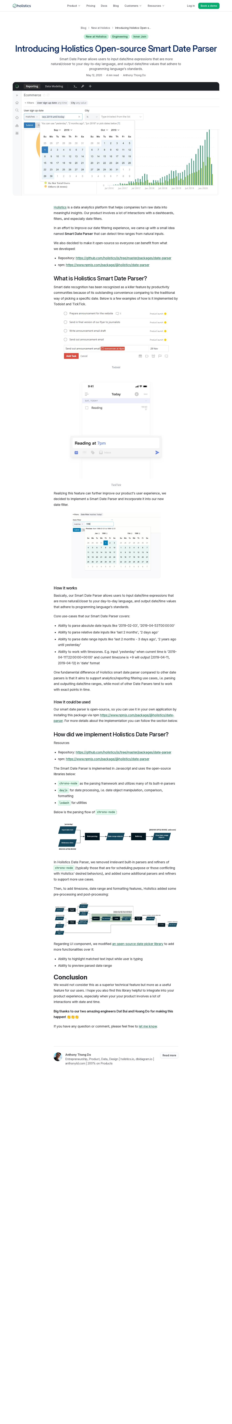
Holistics (60, 207)
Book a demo (209, 5)
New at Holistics (100, 27)
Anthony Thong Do (134, 75)
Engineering (120, 36)
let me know (148, 1026)
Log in (191, 5)
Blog (116, 5)
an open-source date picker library (137, 944)
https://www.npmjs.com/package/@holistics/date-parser (107, 265)
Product (72, 5)
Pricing (90, 5)
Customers (131, 5)
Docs (104, 5)
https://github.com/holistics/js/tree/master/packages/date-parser (123, 258)
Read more (169, 1055)
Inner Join (139, 36)
